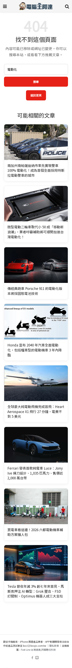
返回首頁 (36, 95)
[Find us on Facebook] (32, 658)
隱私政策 (54, 645)
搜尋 (36, 82)
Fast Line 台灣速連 (31, 649)
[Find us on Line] (37, 658)
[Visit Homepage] (36, 6)
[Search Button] (67, 6)
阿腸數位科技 (48, 649)
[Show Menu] (5, 6)
